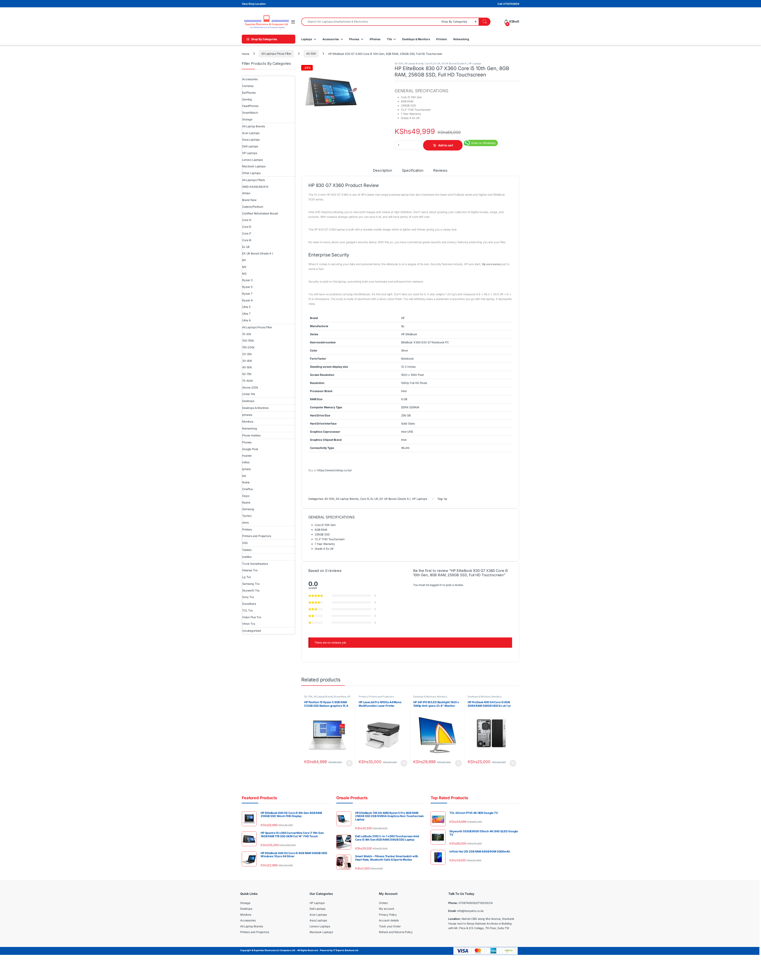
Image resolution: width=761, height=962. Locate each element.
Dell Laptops (250, 146)
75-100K (247, 380)
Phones (354, 39)
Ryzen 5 (247, 287)
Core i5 (429, 63)
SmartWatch (250, 112)
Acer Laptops (250, 133)
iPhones (375, 39)
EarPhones (249, 92)
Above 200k (250, 387)
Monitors (442, 696)
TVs (389, 39)
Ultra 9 (246, 320)
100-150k (248, 340)
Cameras (247, 86)
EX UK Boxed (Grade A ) (454, 63)
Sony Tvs (248, 597)
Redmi (246, 502)
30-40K (247, 360)
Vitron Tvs (248, 623)
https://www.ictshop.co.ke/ (334, 470)
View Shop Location (254, 3)
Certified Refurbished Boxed (260, 213)
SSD (245, 543)
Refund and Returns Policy (396, 932)
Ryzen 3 (247, 280)
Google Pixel (250, 449)
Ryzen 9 (247, 300)
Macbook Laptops (254, 166)
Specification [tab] (413, 170)
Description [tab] (382, 170)
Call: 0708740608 (508, 3)
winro (245, 522)
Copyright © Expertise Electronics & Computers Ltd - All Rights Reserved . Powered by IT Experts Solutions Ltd (299, 950)
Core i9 (246, 240)
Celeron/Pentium (252, 206)
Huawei (246, 455)
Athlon (246, 193)
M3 (244, 273)
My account (386, 908)
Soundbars (249, 603)
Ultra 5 (246, 307)
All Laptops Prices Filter (276, 53)
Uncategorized (251, 630)
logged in (436, 585)
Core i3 (246, 220)
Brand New (340, 696)
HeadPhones (250, 106)
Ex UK (437, 63)
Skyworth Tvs (250, 590)
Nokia (246, 482)
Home (245, 53)
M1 (244, 260)
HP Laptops (475, 63)
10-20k (246, 334)
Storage (247, 119)
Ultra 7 (246, 313)
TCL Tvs (247, 610)
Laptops (306, 39)
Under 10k (248, 394)
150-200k (248, 347)
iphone (246, 469)
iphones (247, 414)
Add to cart (445, 145)
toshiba (246, 556)
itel (244, 475)
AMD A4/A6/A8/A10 (255, 186)
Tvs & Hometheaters (255, 563)
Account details (389, 920)
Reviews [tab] (440, 170)
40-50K (311, 53)
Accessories (330, 39)
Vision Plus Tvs (251, 617)
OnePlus (247, 489)
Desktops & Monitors (416, 39)
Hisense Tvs (249, 570)
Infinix (246, 462)
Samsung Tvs (250, 583)
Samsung (248, 509)
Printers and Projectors (381, 696)
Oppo (245, 495)
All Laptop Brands (414, 63)
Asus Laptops (251, 139)
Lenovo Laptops (252, 159)
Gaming (247, 99)
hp (445, 498)
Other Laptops (251, 173)
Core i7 (246, 233)
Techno (246, 515)
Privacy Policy (388, 914)
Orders (383, 903)
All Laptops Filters (253, 180)
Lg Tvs (246, 577)
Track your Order (390, 926)
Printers (441, 39)
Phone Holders (251, 435)
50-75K (308, 696)
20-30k (247, 354)
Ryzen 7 (247, 293)
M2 (244, 267)
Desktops (248, 401)
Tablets (246, 549)
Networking (461, 39)
